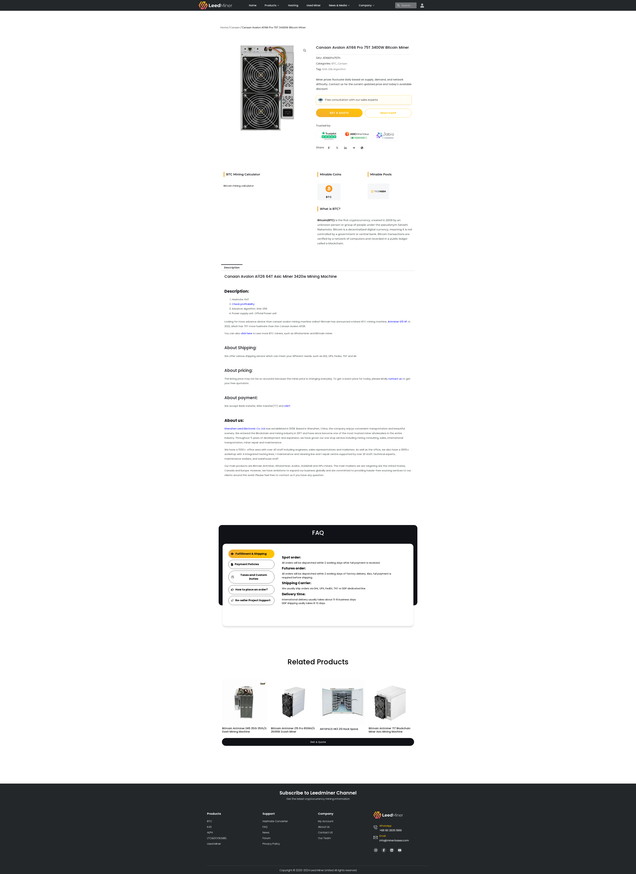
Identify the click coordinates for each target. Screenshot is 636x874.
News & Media (338, 5)
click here (246, 333)
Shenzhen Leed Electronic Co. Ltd (244, 428)
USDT (287, 406)
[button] (305, 50)
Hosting (293, 5)
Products (270, 5)
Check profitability (243, 304)
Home (252, 5)
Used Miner (314, 5)
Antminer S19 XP (397, 321)
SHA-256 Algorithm (334, 69)
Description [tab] (231, 267)
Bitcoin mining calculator (239, 185)
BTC (334, 63)
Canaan (235, 27)
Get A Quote (318, 742)
